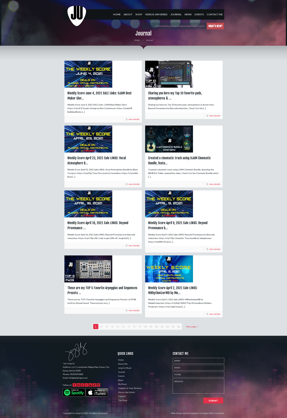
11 (151, 326)
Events (121, 376)
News (120, 380)
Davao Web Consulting (213, 413)
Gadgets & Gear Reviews (130, 388)
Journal (121, 372)
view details (134, 119)
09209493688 (76, 374)
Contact (122, 396)
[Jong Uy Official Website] (77, 18)
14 (167, 326)
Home (137, 40)
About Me (123, 364)
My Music (122, 384)
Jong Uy (79, 413)
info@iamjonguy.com (78, 377)
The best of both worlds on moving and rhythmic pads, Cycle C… (180, 26)
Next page (191, 326)
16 (178, 326)
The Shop (122, 400)
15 (173, 326)
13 (162, 326)
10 (145, 326)
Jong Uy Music (125, 368)
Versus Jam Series (126, 392)
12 (156, 326)
